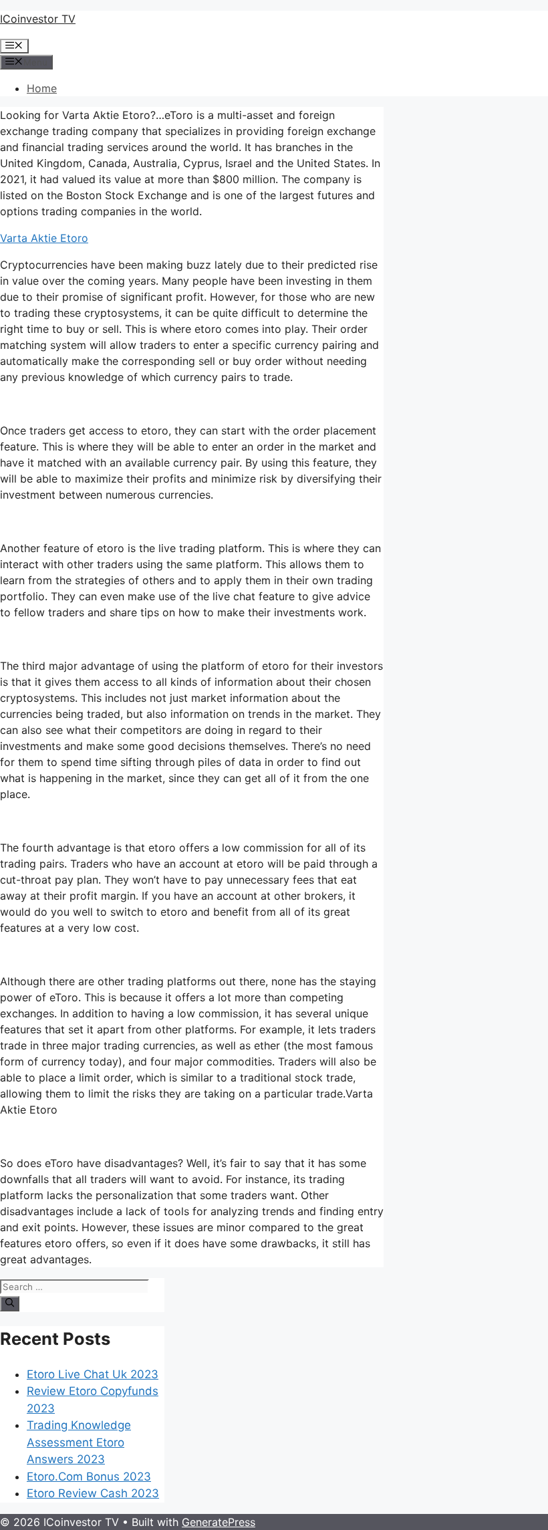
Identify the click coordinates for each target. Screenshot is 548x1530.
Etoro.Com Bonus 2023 (89, 1476)
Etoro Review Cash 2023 (93, 1493)
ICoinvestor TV (38, 18)
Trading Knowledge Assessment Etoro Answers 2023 (79, 1442)
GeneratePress (218, 1522)
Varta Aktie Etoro (44, 238)
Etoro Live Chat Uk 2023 (92, 1374)
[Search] (9, 1303)
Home (42, 88)
